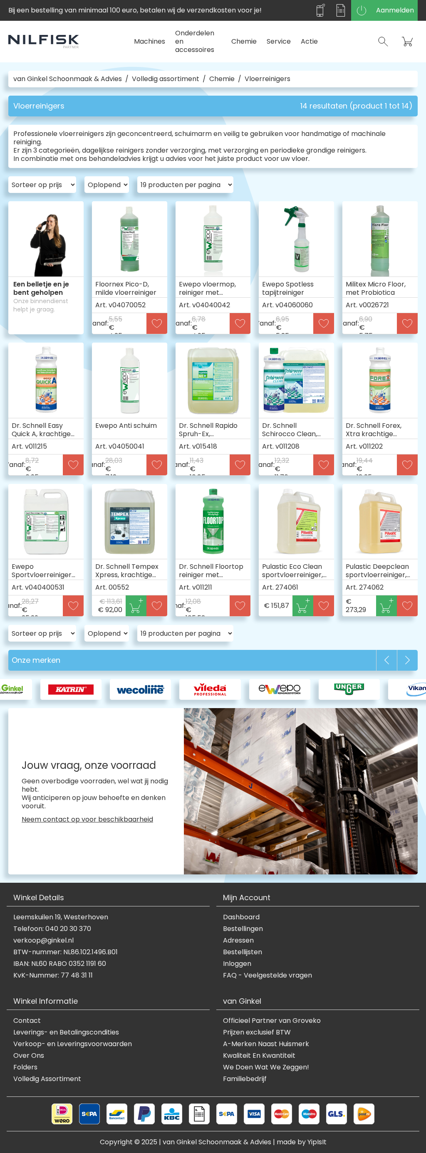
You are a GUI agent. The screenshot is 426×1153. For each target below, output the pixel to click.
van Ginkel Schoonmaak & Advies (67, 79)
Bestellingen (243, 929)
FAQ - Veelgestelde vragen (267, 975)
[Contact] (320, 10)
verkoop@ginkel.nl (43, 940)
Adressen (238, 940)
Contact (27, 1021)
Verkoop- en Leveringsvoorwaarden (72, 1044)
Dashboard (241, 917)
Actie (309, 41)
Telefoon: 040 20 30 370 (52, 929)
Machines (149, 41)
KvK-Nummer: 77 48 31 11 (53, 975)
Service (279, 41)
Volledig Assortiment (47, 1079)
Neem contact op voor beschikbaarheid (87, 819)
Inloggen (237, 964)
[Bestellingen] (340, 10)
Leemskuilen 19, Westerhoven (60, 917)
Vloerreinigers (267, 79)
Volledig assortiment (165, 79)
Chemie (244, 41)
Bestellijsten (242, 952)
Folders (25, 1067)
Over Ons (28, 1056)
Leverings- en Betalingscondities (66, 1032)
